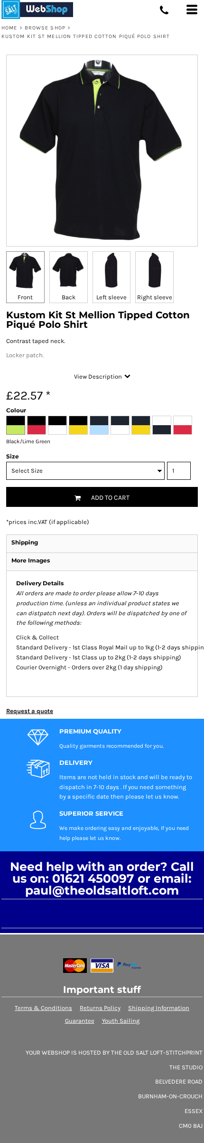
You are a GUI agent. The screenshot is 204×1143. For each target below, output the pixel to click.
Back (68, 297)
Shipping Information (158, 1007)
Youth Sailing (120, 1020)
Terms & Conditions (43, 1007)
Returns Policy (100, 1007)
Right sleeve (154, 297)
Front (25, 297)
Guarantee (79, 1020)
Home (9, 28)
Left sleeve (111, 297)
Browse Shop (45, 28)
